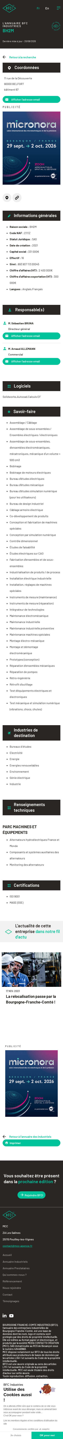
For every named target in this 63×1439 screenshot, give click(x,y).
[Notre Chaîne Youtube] (11, 1315)
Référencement (12, 1281)
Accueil (7, 1254)
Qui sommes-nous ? (15, 1274)
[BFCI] (9, 8)
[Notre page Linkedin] (4, 1315)
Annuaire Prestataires (16, 1268)
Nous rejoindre (12, 1287)
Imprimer (15, 1143)
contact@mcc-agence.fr (17, 1245)
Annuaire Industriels (15, 1261)
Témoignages (11, 1301)
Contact (7, 1294)
